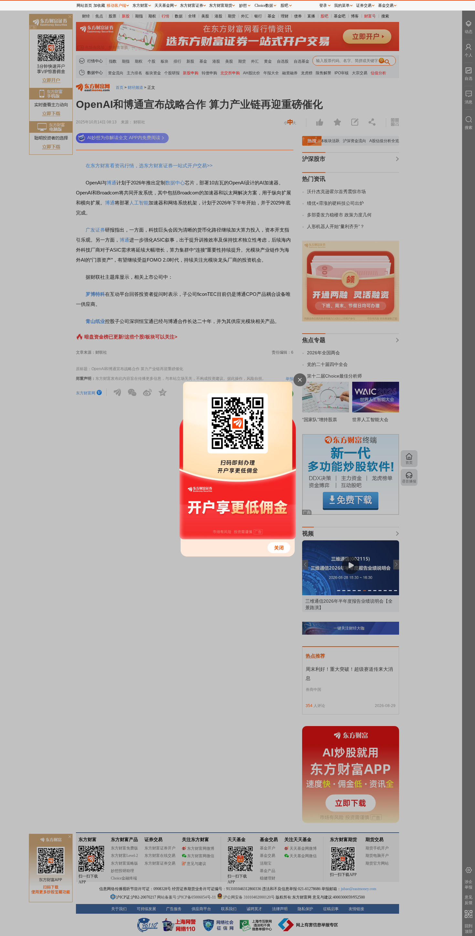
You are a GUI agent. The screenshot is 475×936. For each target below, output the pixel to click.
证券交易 (364, 5)
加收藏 (99, 5)
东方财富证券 (191, 5)
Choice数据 (264, 5)
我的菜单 (342, 5)
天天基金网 (164, 5)
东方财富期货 (220, 5)
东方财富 (140, 5)
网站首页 (84, 5)
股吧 (284, 5)
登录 (323, 5)
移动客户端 (116, 5)
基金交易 (386, 5)
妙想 (243, 5)
